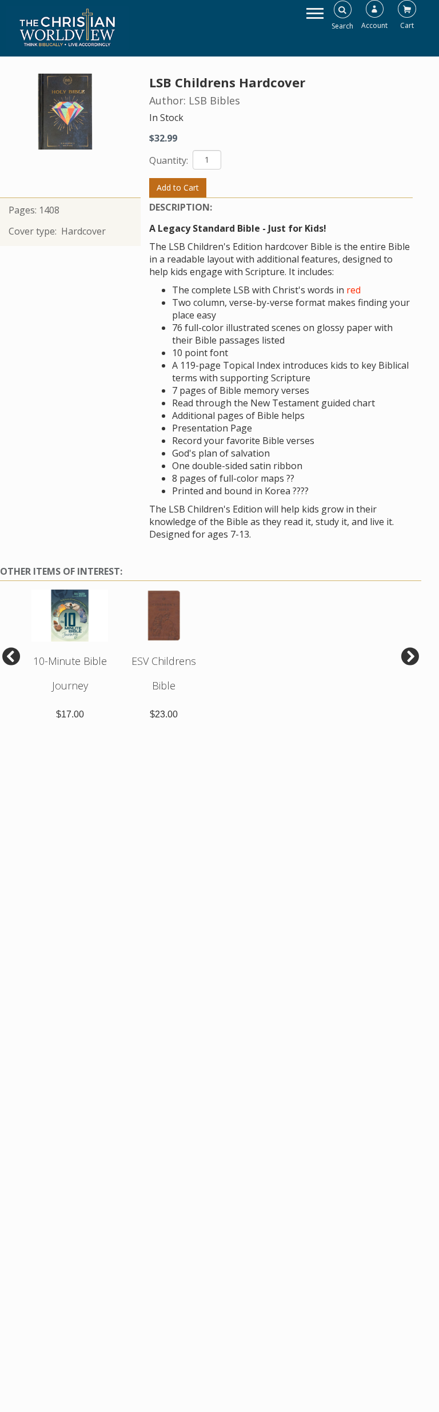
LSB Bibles (214, 100)
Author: (169, 100)
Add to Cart (178, 187)
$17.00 (70, 714)
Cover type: (34, 231)
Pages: (24, 210)
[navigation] (315, 12)
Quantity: (169, 160)
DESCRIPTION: (180, 207)
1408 (49, 210)
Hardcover (83, 231)
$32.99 (163, 138)
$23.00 (164, 714)
